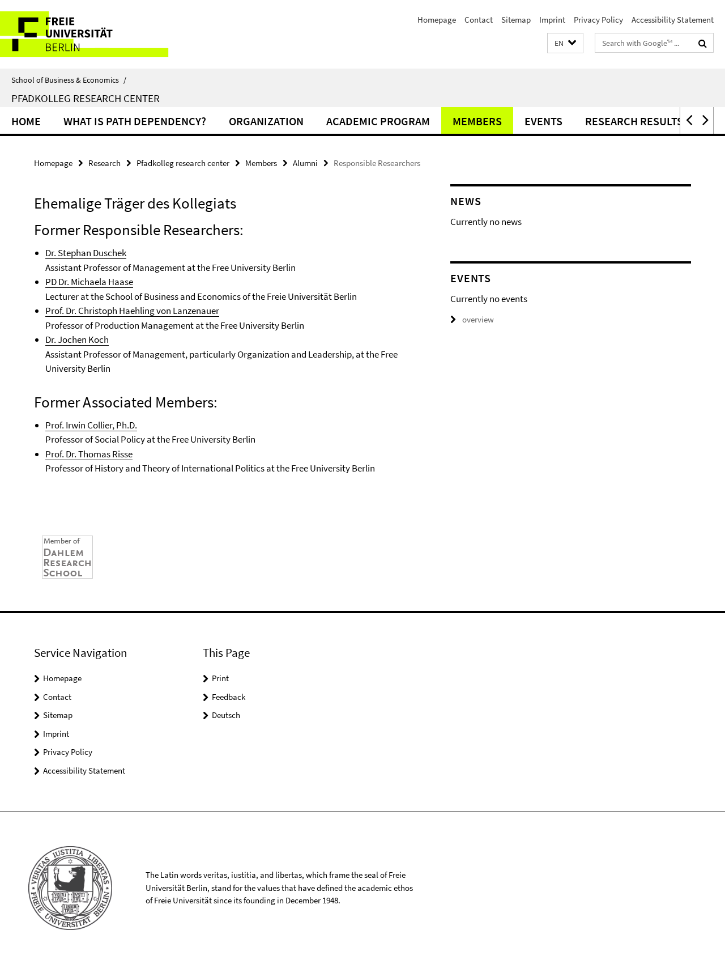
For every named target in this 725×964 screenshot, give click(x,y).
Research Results (634, 121)
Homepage (436, 19)
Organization (266, 121)
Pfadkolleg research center (183, 163)
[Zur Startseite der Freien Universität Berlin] (95, 34)
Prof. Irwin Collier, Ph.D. (91, 425)
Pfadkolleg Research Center (85, 98)
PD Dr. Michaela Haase (89, 281)
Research (104, 163)
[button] (565, 43)
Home (26, 121)
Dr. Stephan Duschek (85, 253)
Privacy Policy (598, 19)
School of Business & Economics (68, 80)
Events (543, 121)
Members (477, 121)
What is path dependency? (134, 121)
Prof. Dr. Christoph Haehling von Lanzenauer (132, 310)
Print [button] (220, 678)
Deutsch (226, 715)
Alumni (305, 163)
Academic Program (378, 121)
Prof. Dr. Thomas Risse (89, 454)
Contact (478, 19)
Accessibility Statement (673, 19)
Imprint (552, 19)
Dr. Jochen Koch (77, 339)
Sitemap (516, 19)
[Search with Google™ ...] (702, 43)
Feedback (228, 696)
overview (478, 319)
